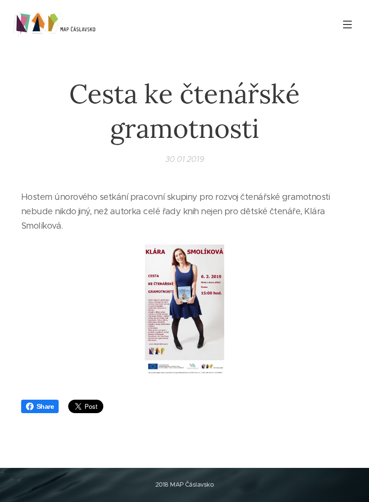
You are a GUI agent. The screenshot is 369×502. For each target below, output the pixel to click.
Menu (347, 24)
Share (45, 406)
